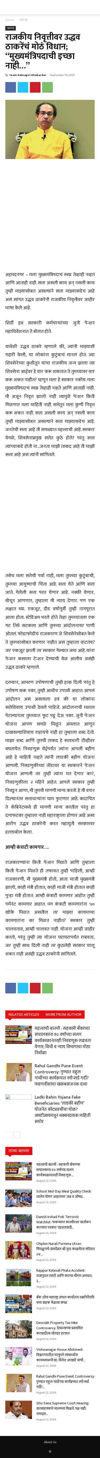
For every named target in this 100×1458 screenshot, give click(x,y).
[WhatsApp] (47, 87)
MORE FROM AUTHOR (63, 1014)
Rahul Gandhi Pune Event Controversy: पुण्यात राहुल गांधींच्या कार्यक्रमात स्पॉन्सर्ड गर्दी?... (65, 1381)
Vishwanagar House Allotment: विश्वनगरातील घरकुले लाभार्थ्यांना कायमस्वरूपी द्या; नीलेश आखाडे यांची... (61, 1354)
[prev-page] (8, 1135)
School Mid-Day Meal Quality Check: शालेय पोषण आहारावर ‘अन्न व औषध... (63, 1194)
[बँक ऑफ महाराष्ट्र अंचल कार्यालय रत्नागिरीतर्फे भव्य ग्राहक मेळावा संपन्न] (18, 1304)
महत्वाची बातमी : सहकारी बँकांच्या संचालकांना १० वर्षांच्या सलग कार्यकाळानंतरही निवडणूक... (58, 1169)
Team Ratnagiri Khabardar (27, 75)
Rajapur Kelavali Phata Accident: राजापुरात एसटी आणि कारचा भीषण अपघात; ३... (64, 1275)
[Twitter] (23, 87)
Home (9, 20)
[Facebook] (10, 87)
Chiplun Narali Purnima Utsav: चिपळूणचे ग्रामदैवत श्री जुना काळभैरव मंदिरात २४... (65, 1249)
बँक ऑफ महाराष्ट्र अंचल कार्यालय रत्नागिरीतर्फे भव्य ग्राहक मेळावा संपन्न (65, 1300)
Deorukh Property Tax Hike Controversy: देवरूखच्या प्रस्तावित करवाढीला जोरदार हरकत (59, 1328)
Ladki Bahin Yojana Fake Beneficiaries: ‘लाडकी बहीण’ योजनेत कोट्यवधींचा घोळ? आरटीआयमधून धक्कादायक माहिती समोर (62, 1109)
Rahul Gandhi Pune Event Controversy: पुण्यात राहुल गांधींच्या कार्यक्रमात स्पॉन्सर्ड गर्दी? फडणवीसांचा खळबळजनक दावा (62, 1075)
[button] (8, 7)
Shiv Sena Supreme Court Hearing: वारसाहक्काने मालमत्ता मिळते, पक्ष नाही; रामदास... (62, 1408)
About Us (50, 1442)
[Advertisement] (50, 215)
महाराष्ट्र (23, 20)
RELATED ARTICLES (24, 1014)
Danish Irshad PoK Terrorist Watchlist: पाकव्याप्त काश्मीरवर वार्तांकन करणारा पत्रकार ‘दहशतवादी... (63, 1222)
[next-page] (17, 1135)
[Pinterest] (35, 87)
